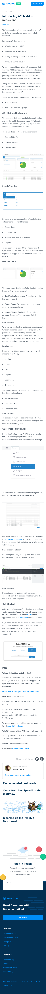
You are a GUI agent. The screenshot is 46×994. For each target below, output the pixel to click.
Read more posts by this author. (18, 775)
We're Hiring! (8, 971)
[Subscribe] (37, 883)
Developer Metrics (10, 938)
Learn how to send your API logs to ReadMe (20, 692)
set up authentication (13, 539)
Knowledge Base (10, 967)
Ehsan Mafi (10, 20)
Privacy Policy (26, 981)
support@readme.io (20, 748)
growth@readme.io (15, 726)
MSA (38, 981)
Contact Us (7, 985)
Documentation (9, 934)
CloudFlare (23, 618)
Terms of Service (10, 981)
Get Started (37, 4)
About (5, 964)
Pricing (6, 946)
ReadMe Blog (8, 960)
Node (29, 615)
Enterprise (7, 942)
